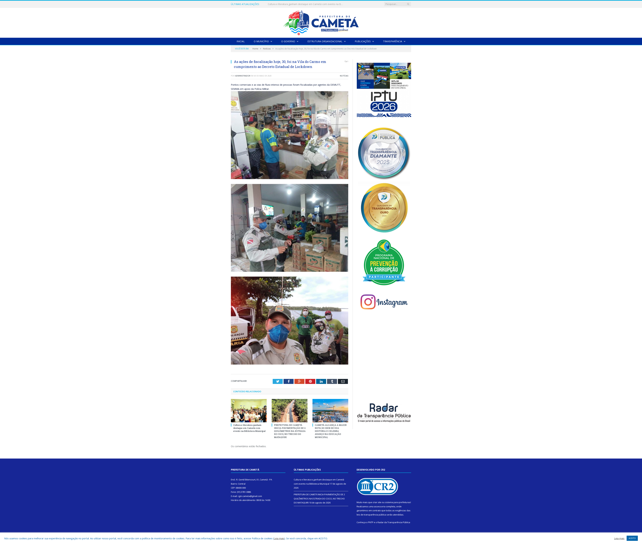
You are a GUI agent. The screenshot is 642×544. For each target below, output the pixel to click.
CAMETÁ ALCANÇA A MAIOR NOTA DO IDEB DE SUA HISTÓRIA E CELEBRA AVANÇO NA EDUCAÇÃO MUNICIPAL (331, 431)
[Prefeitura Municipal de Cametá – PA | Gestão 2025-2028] (321, 22)
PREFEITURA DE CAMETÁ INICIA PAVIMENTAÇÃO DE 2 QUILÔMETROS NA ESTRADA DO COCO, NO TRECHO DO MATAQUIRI (306, 4)
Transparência (392, 41)
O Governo (288, 41)
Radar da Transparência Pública (394, 522)
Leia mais (279, 538)
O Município (261, 41)
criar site (377, 502)
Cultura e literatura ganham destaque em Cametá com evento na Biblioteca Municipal (249, 427)
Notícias (344, 75)
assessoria (379, 506)
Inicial (241, 41)
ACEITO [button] (632, 538)
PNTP (370, 522)
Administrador (242, 75)
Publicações (363, 41)
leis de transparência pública (371, 514)
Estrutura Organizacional (324, 41)
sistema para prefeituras (397, 502)
